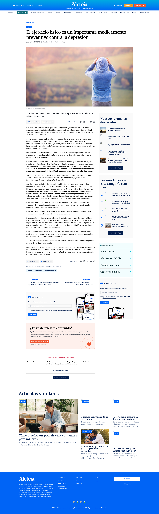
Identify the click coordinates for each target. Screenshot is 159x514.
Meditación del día (110, 258)
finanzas (23, 401)
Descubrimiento (91, 13)
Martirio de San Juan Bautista (86, 8)
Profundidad (67, 13)
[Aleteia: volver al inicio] (79, 4)
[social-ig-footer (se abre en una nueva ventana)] (85, 502)
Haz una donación (67, 508)
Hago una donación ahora (38, 341)
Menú (11, 13)
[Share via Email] (91, 122)
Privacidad (104, 508)
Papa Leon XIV (124, 13)
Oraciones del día (110, 271)
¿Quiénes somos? (78, 508)
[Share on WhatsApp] (94, 122)
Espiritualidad (78, 13)
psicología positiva (50, 270)
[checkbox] (28, 310)
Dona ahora (139, 5)
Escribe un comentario (60, 378)
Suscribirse (127, 479)
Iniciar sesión (119, 5)
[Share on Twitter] (87, 122)
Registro (127, 5)
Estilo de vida (103, 13)
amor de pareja (87, 431)
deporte (30, 270)
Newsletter (79, 481)
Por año (96, 481)
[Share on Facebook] (81, 122)
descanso (86, 401)
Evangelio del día (110, 265)
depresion (38, 270)
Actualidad (113, 13)
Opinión (58, 13)
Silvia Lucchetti (47, 42)
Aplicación (79, 483)
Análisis (49, 13)
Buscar (40, 5)
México (134, 13)
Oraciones (21, 13)
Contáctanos (96, 508)
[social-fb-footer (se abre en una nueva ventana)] (78, 502)
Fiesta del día (107, 251)
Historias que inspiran (37, 13)
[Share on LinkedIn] (84, 122)
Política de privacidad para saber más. (62, 310)
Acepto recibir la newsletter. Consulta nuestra (51, 310)
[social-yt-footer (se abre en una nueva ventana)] (74, 502)
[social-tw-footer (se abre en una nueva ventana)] (81, 502)
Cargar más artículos (116, 168)
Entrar (66, 371)
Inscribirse (33, 314)
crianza (116, 401)
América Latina (144, 13)
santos (116, 433)
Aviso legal (88, 508)
